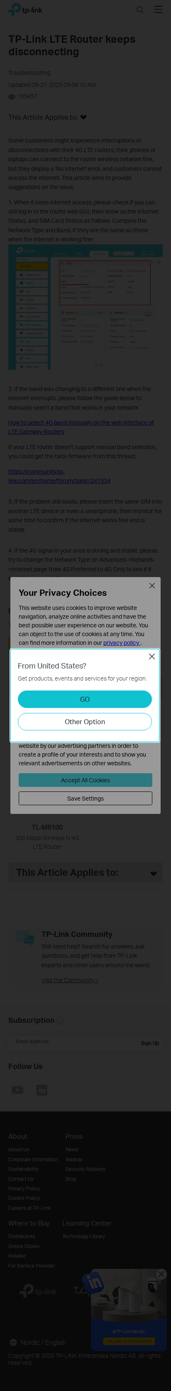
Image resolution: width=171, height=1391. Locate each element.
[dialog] (85, 695)
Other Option (85, 721)
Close (152, 656)
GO (85, 699)
